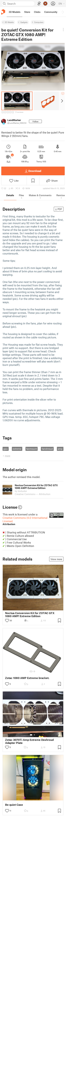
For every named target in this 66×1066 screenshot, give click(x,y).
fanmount (31, 448)
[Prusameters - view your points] (45, 3)
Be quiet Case (14, 804)
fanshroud (47, 448)
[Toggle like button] (7, 620)
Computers (38, 22)
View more (56, 559)
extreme (17, 448)
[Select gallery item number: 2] (34, 671)
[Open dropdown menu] (63, 29)
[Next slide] (62, 101)
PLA (8, 161)
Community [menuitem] (50, 11)
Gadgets (24, 22)
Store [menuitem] (27, 11)
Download (34, 170)
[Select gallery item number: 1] (31, 671)
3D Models (9, 22)
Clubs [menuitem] (37, 11)
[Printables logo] (3, 12)
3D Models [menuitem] (14, 11)
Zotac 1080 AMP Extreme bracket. (27, 677)
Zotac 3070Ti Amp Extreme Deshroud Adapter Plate (29, 741)
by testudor (21, 491)
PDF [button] (60, 209)
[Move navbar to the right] (63, 12)
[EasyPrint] (39, 3)
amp (60, 448)
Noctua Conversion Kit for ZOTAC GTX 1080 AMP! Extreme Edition (29, 614)
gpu (5, 448)
